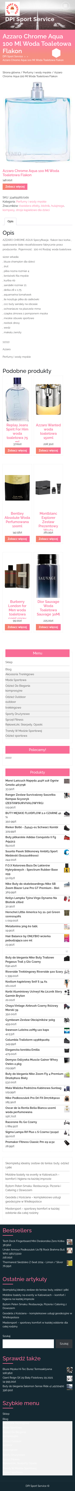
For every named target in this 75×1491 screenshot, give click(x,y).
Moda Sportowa (15, 680)
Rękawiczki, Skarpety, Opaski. (24, 724)
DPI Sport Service (29, 19)
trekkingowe (13, 707)
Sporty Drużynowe (17, 714)
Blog (8, 669)
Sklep (9, 662)
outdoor (10, 701)
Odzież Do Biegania (17, 685)
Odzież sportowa (16, 735)
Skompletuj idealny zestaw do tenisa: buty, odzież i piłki (36, 1289)
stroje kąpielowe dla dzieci (33, 210)
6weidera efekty (29, 205)
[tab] (65, 6)
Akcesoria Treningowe (19, 674)
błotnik (45, 205)
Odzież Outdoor (15, 697)
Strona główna (11, 72)
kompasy (8, 210)
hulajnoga (57, 205)
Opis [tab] (10, 221)
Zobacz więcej (15, 186)
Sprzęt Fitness (14, 719)
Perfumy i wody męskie (37, 72)
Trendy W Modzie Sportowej (23, 730)
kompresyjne (13, 690)
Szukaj (6, 1336)
